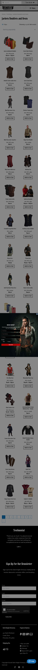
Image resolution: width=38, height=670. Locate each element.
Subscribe (11, 344)
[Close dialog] (37, 314)
